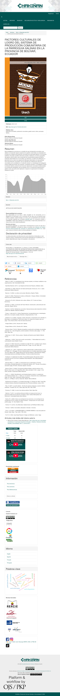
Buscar (20, 27)
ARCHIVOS (12, 20)
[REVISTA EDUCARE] (14, 629)
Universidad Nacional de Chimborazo (28, 664)
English (8, 554)
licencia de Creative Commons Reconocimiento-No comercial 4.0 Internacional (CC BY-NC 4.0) (25, 227)
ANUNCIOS (19, 20)
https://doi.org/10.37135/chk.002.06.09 (17, 127)
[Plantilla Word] (13, 502)
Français (9, 560)
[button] (9, 263)
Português (9, 563)
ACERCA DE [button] (6, 24)
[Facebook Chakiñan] (7, 639)
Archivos (12, 32)
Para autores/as (10, 486)
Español (9, 557)
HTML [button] (25, 120)
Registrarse (51, 13)
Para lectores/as (11, 483)
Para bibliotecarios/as (12, 489)
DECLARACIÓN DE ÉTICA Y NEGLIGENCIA (35, 20)
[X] (21, 642)
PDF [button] (26, 117)
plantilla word (29, 219)
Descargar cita (23, 256)
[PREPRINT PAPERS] (12, 428)
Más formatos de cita (12, 256)
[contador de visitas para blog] (36, 674)
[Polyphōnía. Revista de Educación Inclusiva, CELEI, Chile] (13, 622)
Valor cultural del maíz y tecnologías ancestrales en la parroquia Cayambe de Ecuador (27, 421)
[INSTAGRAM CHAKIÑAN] (11, 639)
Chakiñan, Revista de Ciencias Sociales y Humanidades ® (28, 694)
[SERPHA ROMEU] (9, 540)
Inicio (7, 32)
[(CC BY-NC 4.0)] (10, 517)
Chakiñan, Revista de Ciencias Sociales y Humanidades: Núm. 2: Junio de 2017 (27, 422)
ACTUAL (5, 20)
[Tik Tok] (7, 645)
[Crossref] (9, 536)
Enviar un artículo (11, 496)
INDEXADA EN (50, 20)
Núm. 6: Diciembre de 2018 (22, 32)
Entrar (57, 13)
